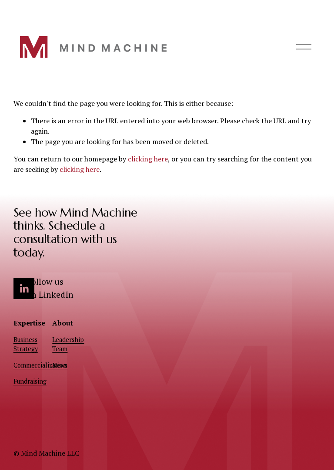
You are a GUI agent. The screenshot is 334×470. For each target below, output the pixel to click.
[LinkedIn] (23, 288)
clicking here (148, 159)
